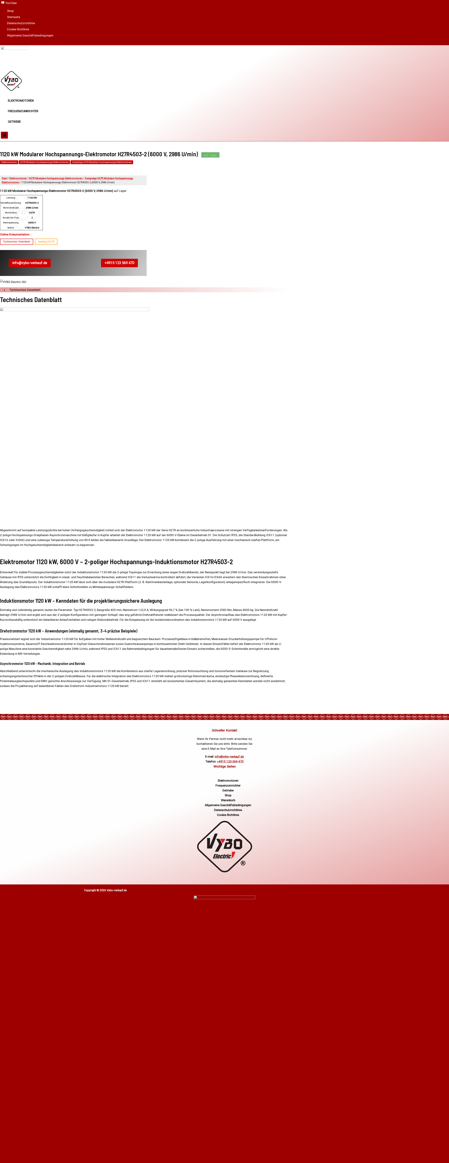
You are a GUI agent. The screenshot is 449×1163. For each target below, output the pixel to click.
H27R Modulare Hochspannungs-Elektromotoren (44, 162)
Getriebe (14, 121)
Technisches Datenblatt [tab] (25, 290)
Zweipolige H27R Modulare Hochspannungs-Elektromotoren (102, 162)
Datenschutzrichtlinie (21, 23)
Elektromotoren (21, 100)
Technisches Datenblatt (16, 241)
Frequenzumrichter (23, 111)
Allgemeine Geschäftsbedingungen (30, 35)
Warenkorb (228, 800)
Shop (10, 11)
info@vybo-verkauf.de (29, 263)
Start (4, 178)
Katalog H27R (46, 241)
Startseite (13, 17)
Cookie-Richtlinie (18, 29)
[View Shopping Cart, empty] (4, 135)
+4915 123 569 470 (119, 263)
